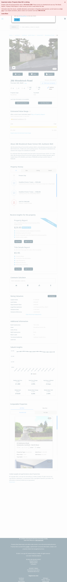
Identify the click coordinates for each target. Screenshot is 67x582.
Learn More (4, 13)
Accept (17, 19)
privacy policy (22, 16)
